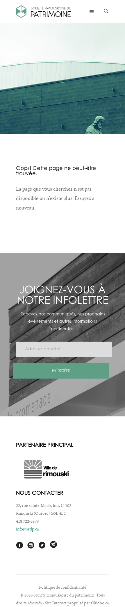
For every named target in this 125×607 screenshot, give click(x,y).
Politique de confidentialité (62, 587)
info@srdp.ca (27, 529)
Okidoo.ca (100, 603)
